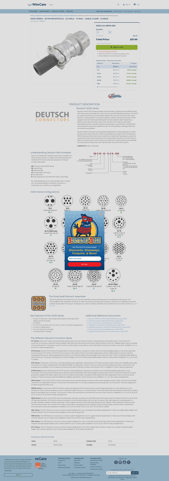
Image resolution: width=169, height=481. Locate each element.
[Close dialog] (101, 214)
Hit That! (84, 264)
